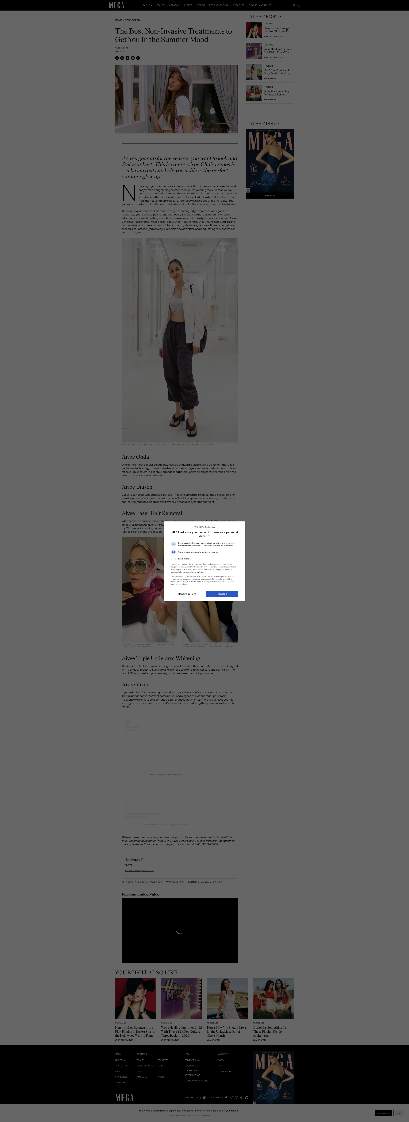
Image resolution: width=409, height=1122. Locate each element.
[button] (204, 559)
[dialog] (204, 561)
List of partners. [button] (197, 572)
